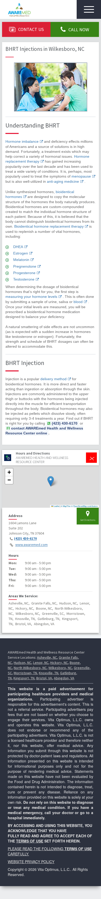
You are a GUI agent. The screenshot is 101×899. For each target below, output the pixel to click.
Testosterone (23, 279)
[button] (50, 481)
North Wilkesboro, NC (30, 667)
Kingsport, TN (23, 678)
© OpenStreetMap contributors (84, 506)
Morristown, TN (25, 673)
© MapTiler (66, 506)
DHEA (18, 247)
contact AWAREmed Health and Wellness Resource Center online (44, 430)
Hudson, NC (22, 662)
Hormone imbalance (22, 141)
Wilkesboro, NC (60, 667)
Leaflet (56, 506)
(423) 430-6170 (25, 538)
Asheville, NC (47, 657)
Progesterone (24, 273)
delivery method (53, 379)
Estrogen (20, 253)
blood (78, 302)
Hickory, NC (59, 662)
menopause (81, 176)
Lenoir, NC (40, 662)
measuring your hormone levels (31, 297)
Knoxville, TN (48, 673)
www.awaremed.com (31, 545)
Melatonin (21, 260)
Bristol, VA (44, 678)
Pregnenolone (24, 266)
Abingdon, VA (64, 678)
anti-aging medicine (63, 181)
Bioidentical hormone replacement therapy (49, 226)
